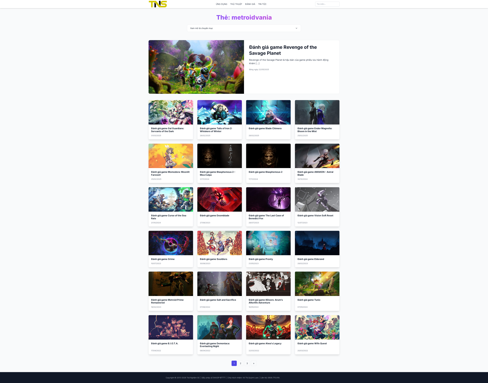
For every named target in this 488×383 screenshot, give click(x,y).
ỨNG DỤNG (221, 4)
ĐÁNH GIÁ (250, 4)
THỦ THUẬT (236, 4)
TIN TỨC (262, 4)
